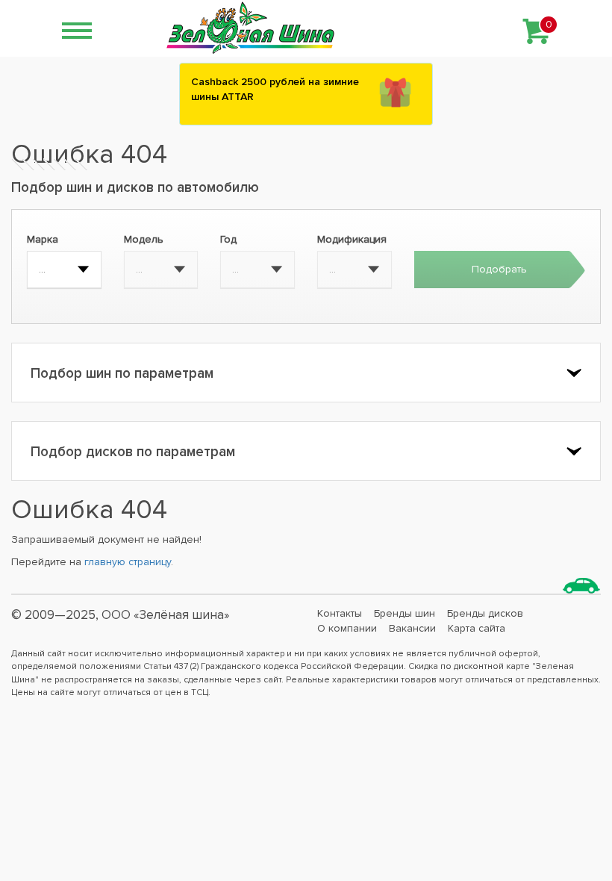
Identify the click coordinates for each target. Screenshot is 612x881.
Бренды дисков (485, 613)
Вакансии (412, 628)
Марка (42, 239)
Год (228, 239)
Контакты (339, 613)
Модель (143, 239)
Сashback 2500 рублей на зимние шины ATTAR (275, 89)
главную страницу (127, 561)
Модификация (352, 239)
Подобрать (499, 269)
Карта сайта (476, 628)
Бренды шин (404, 613)
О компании (347, 628)
